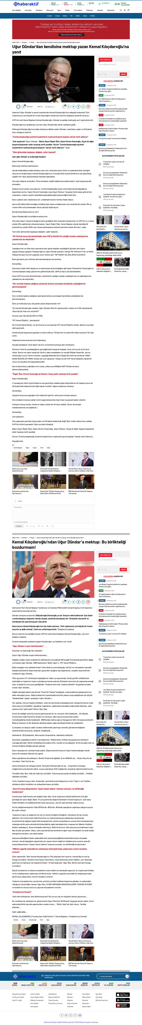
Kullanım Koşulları (85, 1022)
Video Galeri (86, 997)
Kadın (67, 10)
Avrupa (57, 16)
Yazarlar (100, 10)
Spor (59, 10)
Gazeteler (111, 10)
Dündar (16, 920)
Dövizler (70, 997)
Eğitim (78, 16)
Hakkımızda (47, 1022)
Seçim (35, 448)
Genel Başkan (18, 448)
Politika (92, 16)
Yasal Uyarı (94, 1022)
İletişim (54, 1022)
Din (71, 16)
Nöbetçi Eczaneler (37, 1000)
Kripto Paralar (124, 984)
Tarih (41, 448)
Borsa (14, 984)
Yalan (48, 448)
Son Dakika (16, 10)
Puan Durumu (71, 984)
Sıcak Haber (86, 1006)
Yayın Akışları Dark (37, 997)
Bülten (65, 16)
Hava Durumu (56, 984)
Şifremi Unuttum (102, 1000)
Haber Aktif (15, 42)
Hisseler (84, 984)
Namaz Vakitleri (27, 984)
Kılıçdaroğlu (32, 920)
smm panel (34, 1006)
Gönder (19, 526)
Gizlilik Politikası (63, 1022)
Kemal (24, 920)
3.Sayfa (49, 16)
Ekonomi (49, 10)
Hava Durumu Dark (19, 994)
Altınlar (69, 994)
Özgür (27, 448)
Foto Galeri (78, 10)
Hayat (85, 16)
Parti (41, 920)
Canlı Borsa (52, 994)
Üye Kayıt (99, 997)
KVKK (76, 1022)
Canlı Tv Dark (35, 994)
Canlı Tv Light (17, 1000)
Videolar (89, 10)
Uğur (47, 920)
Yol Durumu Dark (18, 997)
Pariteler (96, 984)
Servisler (28, 10)
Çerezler (71, 1022)
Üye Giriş (99, 994)
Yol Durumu (108, 984)
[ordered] (39, 526)
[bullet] (42, 526)
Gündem (39, 10)
